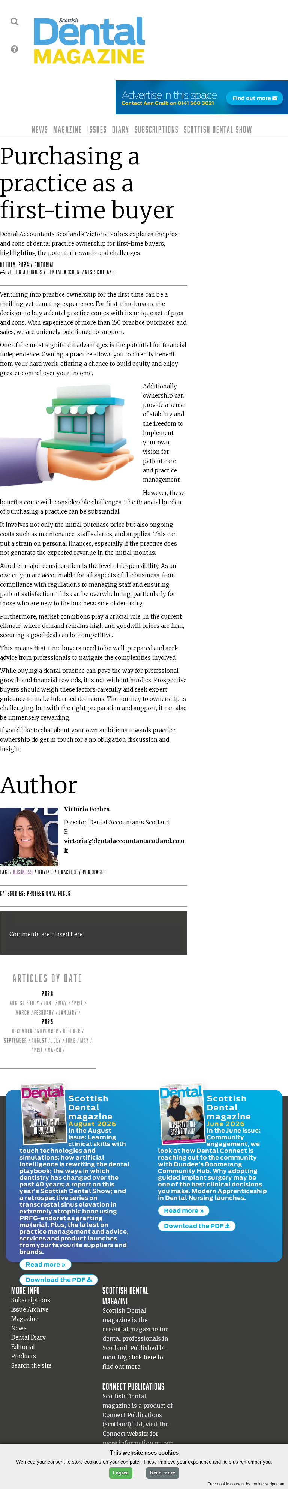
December (22, 1031)
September (15, 1040)
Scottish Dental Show (218, 129)
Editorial (23, 1346)
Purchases (94, 872)
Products (23, 1356)
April (77, 1003)
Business (23, 872)
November (47, 1031)
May (62, 1003)
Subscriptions (156, 129)
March (23, 1012)
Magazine (67, 129)
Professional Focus (49, 893)
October (72, 1031)
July (34, 1003)
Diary (120, 129)
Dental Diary (28, 1337)
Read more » (46, 1264)
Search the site (31, 1365)
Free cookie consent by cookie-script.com (245, 1484)
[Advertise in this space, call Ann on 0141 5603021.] (202, 109)
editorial (44, 265)
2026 (48, 994)
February (44, 1012)
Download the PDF (56, 1279)
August (17, 1003)
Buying (46, 872)
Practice (68, 872)
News (40, 129)
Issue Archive (29, 1309)
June (49, 1003)
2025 (48, 1022)
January (68, 1012)
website (137, 1433)
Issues (97, 129)
